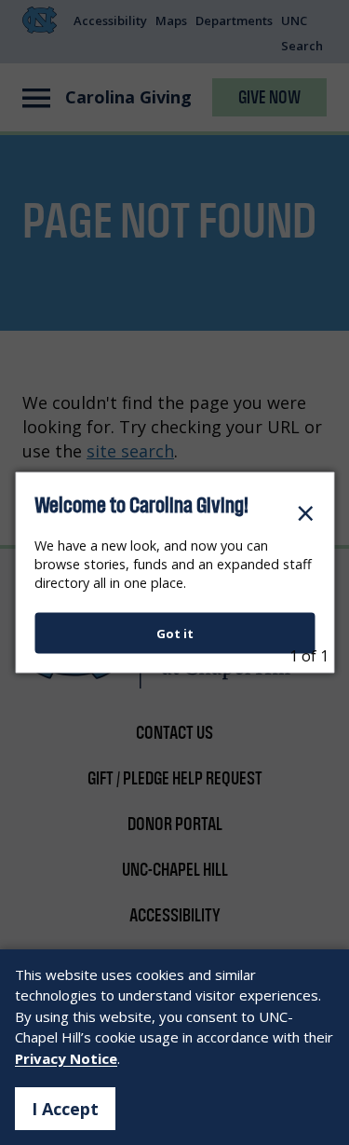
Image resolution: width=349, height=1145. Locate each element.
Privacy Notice (66, 1058)
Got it (175, 633)
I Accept (65, 1108)
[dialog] (174, 572)
